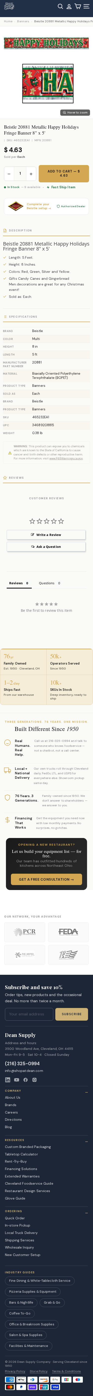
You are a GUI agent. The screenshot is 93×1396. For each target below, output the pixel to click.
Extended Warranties (22, 1176)
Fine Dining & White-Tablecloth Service (39, 1281)
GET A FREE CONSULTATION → (46, 879)
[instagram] (34, 1080)
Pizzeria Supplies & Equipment (32, 1291)
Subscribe (72, 1014)
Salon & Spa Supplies (25, 1335)
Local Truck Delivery (21, 1232)
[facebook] (25, 1080)
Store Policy (39, 1371)
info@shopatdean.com (24, 1071)
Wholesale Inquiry (19, 1247)
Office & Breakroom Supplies (31, 1324)
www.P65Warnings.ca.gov (66, 458)
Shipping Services (19, 1240)
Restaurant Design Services (27, 1191)
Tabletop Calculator (21, 1154)
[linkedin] (7, 1080)
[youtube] (16, 1080)
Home (8, 21)
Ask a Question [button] (48, 546)
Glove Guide (15, 1198)
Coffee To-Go (20, 1313)
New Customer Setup (23, 1255)
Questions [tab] (46, 583)
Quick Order (15, 1218)
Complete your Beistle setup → (39, 206)
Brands (10, 1105)
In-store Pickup (17, 1225)
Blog (8, 1127)
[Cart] (78, 6)
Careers (11, 1112)
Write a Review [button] (48, 534)
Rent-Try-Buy (16, 1161)
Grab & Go (52, 1302)
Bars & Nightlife (21, 1302)
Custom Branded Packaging (28, 1147)
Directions (13, 1119)
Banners (23, 21)
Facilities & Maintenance (28, 1346)
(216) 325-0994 (22, 1064)
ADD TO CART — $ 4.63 (64, 173)
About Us (12, 1097)
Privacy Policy (15, 1371)
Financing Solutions (21, 1169)
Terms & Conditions (66, 1371)
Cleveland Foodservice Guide (29, 1183)
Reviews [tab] (16, 583)
